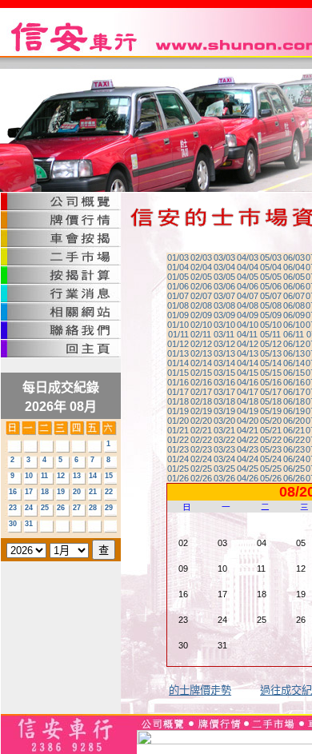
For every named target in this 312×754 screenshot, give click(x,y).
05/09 (271, 315)
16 (13, 492)
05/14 (271, 363)
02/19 (201, 411)
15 (109, 476)
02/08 (201, 305)
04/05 (247, 276)
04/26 (247, 478)
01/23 (178, 449)
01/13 (178, 353)
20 (77, 492)
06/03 (294, 257)
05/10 (271, 324)
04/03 (247, 257)
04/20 (247, 420)
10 (29, 476)
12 (61, 476)
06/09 (294, 315)
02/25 (201, 468)
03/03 (224, 257)
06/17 (294, 392)
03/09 (224, 315)
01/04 (178, 267)
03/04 (224, 267)
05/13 (271, 353)
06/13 (294, 353)
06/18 (294, 401)
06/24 (294, 459)
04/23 (247, 449)
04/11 (247, 334)
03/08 (224, 305)
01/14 (178, 363)
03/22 (224, 440)
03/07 (224, 296)
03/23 (224, 449)
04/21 (247, 430)
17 (29, 492)
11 (44, 476)
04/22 (247, 440)
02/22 (201, 440)
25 (45, 508)
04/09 (247, 315)
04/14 (247, 363)
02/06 (201, 286)
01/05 (178, 276)
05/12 (271, 344)
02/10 (201, 324)
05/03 (271, 257)
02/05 (201, 276)
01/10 (178, 324)
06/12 (294, 344)
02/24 (201, 459)
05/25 (271, 468)
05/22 (271, 440)
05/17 (271, 392)
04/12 (247, 344)
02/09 (201, 315)
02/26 (201, 478)
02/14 (201, 363)
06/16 (294, 382)
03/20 (224, 420)
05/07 (271, 296)
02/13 (201, 353)
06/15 (294, 372)
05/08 (271, 305)
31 (29, 524)
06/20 (294, 420)
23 (13, 508)
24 (29, 508)
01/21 (178, 430)
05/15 (271, 372)
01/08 (178, 305)
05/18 (271, 401)
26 (61, 508)
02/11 (200, 334)
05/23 (271, 449)
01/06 (178, 286)
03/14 (224, 363)
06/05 (294, 276)
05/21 (271, 430)
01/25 (178, 468)
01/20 (178, 420)
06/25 (294, 468)
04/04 (247, 267)
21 (93, 492)
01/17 (178, 392)
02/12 (201, 344)
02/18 (201, 401)
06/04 (294, 267)
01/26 (178, 478)
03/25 (224, 468)
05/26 (271, 478)
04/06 (247, 286)
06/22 (294, 440)
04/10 (247, 324)
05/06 (271, 286)
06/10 (294, 324)
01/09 (178, 315)
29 (109, 508)
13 (77, 476)
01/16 (178, 382)
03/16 (224, 382)
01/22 (178, 440)
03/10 (224, 324)
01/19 (178, 411)
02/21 (201, 430)
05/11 (270, 334)
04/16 (247, 382)
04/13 (247, 353)
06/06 (294, 286)
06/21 (294, 430)
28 (93, 508)
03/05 (224, 276)
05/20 (271, 420)
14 (93, 476)
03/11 (224, 334)
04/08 (247, 305)
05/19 (271, 411)
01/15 (178, 372)
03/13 (224, 353)
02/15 (201, 372)
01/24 (178, 459)
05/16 (271, 382)
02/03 (201, 257)
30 (13, 524)
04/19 (247, 411)
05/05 (271, 276)
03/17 (224, 392)
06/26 (294, 478)
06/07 (294, 296)
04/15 (247, 372)
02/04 (201, 267)
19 (61, 492)
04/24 (247, 459)
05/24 (271, 459)
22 (109, 492)
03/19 (224, 411)
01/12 (178, 344)
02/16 (201, 382)
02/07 (201, 296)
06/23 (294, 449)
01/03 (178, 257)
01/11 (178, 334)
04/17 (247, 392)
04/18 (247, 401)
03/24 (224, 459)
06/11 (293, 334)
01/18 (178, 401)
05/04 (271, 267)
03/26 (224, 478)
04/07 (247, 296)
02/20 (201, 420)
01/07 (178, 296)
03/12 (224, 344)
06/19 (294, 411)
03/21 (224, 430)
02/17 (201, 392)
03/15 (224, 372)
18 (45, 492)
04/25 (247, 468)
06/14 (294, 363)
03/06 (224, 286)
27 (77, 508)
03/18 (224, 401)
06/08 (294, 305)
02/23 (201, 449)
